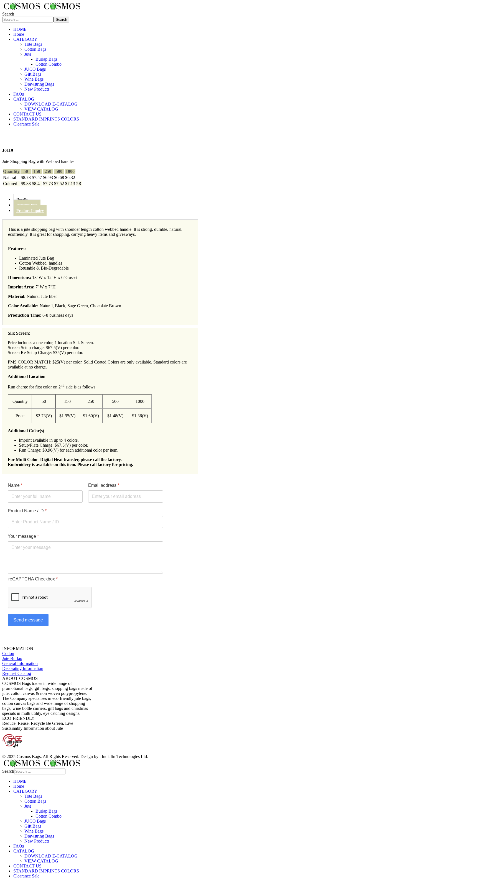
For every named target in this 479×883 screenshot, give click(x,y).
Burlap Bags (46, 59)
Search (8, 14)
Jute (27, 54)
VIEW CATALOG (41, 109)
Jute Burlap (12, 658)
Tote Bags (33, 44)
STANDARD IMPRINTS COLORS (46, 119)
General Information (20, 663)
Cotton (8, 653)
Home (18, 34)
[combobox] (27, 19)
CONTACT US (27, 114)
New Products (36, 89)
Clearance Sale (26, 124)
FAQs (18, 94)
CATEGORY (25, 39)
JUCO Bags (35, 69)
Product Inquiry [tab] (30, 211)
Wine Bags (34, 79)
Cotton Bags (35, 49)
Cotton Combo (48, 64)
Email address (103, 485)
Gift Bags (32, 74)
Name (15, 485)
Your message (23, 536)
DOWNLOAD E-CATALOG (51, 104)
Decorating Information (22, 668)
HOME (20, 29)
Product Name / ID (27, 510)
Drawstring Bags (39, 84)
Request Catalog (16, 673)
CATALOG (23, 99)
